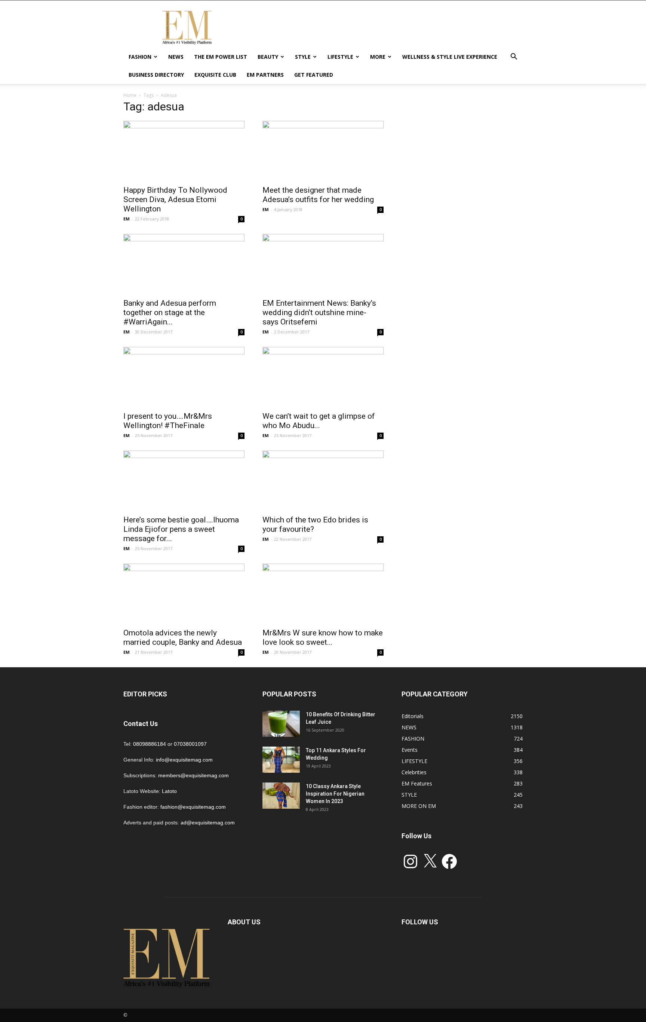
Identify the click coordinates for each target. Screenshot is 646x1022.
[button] (514, 57)
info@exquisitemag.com (184, 760)
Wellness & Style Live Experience (449, 56)
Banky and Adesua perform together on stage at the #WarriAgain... (169, 312)
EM (126, 219)
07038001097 (190, 744)
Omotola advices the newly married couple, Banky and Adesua (182, 637)
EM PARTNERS (265, 74)
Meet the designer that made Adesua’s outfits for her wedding (318, 195)
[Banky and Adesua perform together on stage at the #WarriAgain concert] (183, 264)
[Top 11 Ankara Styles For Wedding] (281, 760)
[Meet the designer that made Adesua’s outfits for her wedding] (323, 151)
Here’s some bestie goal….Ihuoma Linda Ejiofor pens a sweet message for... (181, 529)
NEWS (176, 56)
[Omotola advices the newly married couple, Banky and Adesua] (183, 593)
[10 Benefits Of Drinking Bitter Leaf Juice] (281, 724)
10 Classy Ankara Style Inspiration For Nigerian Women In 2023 (335, 793)
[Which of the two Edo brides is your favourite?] (323, 480)
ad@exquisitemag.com (208, 823)
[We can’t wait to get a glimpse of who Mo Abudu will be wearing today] (323, 377)
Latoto (169, 791)
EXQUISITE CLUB (215, 74)
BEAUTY (268, 56)
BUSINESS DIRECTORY (156, 74)
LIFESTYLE (340, 56)
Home (129, 95)
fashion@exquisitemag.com (193, 807)
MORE (377, 56)
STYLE (303, 56)
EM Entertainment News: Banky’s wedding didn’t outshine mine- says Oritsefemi (319, 312)
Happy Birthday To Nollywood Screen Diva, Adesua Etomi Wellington (175, 199)
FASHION (140, 56)
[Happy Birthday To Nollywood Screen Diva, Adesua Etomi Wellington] (183, 151)
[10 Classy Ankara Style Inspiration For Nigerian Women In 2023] (281, 795)
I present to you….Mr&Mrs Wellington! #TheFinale (167, 421)
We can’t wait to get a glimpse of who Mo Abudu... (318, 421)
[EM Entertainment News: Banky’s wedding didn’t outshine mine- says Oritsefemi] (323, 264)
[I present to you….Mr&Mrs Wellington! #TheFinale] (183, 377)
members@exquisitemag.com (193, 775)
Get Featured (313, 74)
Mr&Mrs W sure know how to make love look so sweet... (322, 637)
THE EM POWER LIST (220, 56)
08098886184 (149, 744)
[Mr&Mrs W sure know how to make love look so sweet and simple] (323, 593)
